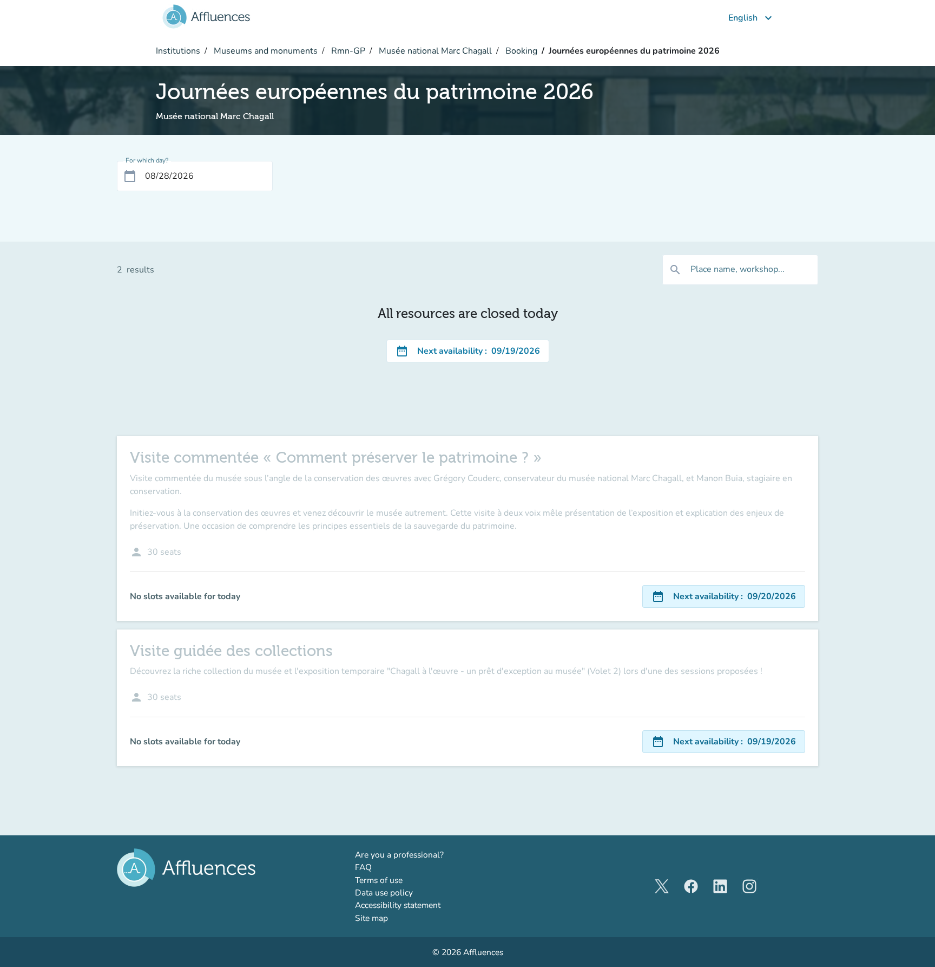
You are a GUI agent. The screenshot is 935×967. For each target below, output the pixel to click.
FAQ (363, 867)
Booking (520, 51)
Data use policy (384, 892)
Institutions (178, 51)
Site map (371, 918)
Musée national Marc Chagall (434, 51)
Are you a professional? (417, 854)
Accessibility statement (397, 905)
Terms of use (379, 880)
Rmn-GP (347, 51)
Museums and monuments (265, 51)
